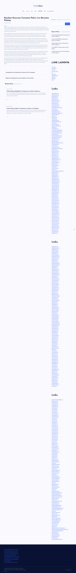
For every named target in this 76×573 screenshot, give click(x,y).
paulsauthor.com (55, 161)
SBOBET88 (40, 11)
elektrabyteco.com (55, 294)
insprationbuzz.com (55, 106)
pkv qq (13, 549)
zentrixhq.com (54, 345)
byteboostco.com (55, 293)
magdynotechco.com (55, 256)
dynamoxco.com (55, 355)
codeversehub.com (55, 319)
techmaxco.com (54, 454)
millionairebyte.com (55, 536)
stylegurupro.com (55, 460)
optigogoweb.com (55, 383)
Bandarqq (28, 11)
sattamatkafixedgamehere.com (57, 508)
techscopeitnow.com (55, 227)
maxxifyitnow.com (55, 338)
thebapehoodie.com (55, 144)
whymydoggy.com (55, 93)
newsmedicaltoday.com (56, 520)
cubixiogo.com (54, 367)
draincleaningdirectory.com (57, 135)
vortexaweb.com (55, 426)
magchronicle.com (55, 175)
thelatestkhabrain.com (56, 111)
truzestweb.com (55, 376)
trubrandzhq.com (55, 433)
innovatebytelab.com (56, 264)
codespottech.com (55, 172)
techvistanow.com (55, 281)
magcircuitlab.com (55, 290)
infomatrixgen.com (55, 210)
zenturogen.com (55, 356)
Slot (32, 11)
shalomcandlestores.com (56, 125)
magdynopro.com (55, 193)
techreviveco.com (55, 311)
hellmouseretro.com (55, 151)
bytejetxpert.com (55, 230)
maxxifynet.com (55, 412)
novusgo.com (54, 474)
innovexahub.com (55, 413)
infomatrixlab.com (55, 318)
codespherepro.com (55, 214)
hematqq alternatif (15, 556)
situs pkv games (55, 71)
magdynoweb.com (55, 308)
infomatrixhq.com (55, 283)
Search (54, 19)
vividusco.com (54, 419)
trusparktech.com (55, 432)
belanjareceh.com (55, 103)
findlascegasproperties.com (57, 492)
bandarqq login (55, 75)
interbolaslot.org (55, 96)
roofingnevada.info (55, 522)
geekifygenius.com (55, 484)
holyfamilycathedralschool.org (57, 530)
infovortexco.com (55, 301)
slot (5, 559)
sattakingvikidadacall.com (57, 505)
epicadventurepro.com (56, 470)
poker (53, 79)
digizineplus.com (55, 332)
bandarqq (54, 78)
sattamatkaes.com (55, 128)
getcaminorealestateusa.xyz (57, 539)
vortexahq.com (54, 420)
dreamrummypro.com (56, 100)
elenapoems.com (55, 149)
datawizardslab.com (55, 461)
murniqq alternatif (10, 553)
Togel (45, 11)
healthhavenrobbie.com (56, 494)
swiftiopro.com (54, 450)
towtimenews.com (55, 134)
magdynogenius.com (55, 180)
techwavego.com (55, 304)
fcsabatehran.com (55, 152)
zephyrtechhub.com (55, 374)
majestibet (16, 559)
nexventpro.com (55, 436)
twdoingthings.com (55, 158)
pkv (5, 552)
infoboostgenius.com (56, 203)
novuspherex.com (55, 429)
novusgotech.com (55, 352)
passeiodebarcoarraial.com (57, 107)
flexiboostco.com (55, 401)
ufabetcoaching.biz (55, 533)
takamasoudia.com (55, 156)
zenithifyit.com (54, 422)
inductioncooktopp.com (56, 519)
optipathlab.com (55, 405)
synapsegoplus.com (55, 325)
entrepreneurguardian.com (57, 509)
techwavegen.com (55, 204)
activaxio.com (54, 457)
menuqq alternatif (7, 549)
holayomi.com (54, 526)
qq (52, 72)
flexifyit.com (54, 349)
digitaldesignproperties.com (57, 113)
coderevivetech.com (55, 220)
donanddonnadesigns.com (57, 495)
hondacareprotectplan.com (57, 131)
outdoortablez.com (55, 168)
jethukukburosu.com (55, 138)
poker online (54, 68)
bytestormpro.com (55, 475)
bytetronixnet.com (55, 228)
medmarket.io (54, 166)
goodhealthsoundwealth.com (57, 148)
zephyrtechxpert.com (56, 300)
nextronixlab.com (55, 343)
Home (23, 11)
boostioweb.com (55, 402)
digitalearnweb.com (55, 94)
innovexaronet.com (55, 280)
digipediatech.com (55, 176)
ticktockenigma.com (55, 481)
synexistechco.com (55, 416)
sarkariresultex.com (55, 114)
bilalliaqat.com (54, 516)
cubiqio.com (54, 463)
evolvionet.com (54, 408)
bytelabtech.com (55, 253)
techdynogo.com (55, 173)
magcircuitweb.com (55, 186)
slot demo (53, 67)
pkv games (54, 74)
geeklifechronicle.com (56, 464)
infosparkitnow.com (55, 257)
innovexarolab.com (55, 211)
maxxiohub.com (55, 423)
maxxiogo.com (54, 350)
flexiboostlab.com (55, 447)
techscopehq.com (55, 331)
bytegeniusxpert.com (56, 263)
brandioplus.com (55, 359)
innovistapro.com (55, 446)
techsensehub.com (55, 252)
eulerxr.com (54, 482)
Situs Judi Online (50, 11)
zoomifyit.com (54, 386)
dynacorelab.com (55, 415)
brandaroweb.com (55, 384)
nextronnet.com (54, 353)
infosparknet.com (55, 336)
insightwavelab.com (55, 471)
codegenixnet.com (55, 216)
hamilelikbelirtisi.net (55, 451)
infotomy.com (54, 169)
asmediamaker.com (55, 120)
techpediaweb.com (55, 189)
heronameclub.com (55, 165)
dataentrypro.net (55, 99)
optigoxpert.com (55, 439)
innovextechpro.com (55, 185)
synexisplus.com (55, 409)
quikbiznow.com (55, 380)
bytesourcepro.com (55, 315)
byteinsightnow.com (55, 218)
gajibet (9, 560)
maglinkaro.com (55, 312)
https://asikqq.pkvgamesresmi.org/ (10, 562)
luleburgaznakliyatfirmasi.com (57, 142)
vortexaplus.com (55, 366)
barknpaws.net (54, 117)
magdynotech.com (55, 329)
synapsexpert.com (55, 377)
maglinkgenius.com (55, 288)
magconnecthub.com (55, 322)
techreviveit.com (55, 196)
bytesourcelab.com (55, 335)
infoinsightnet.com (55, 270)
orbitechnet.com (55, 370)
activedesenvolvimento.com (57, 501)
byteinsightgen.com (55, 207)
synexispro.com (54, 525)
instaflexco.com (54, 444)
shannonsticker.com (55, 104)
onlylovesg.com (54, 499)
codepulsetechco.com (56, 274)
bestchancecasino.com (56, 515)
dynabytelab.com (55, 406)
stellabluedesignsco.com (56, 159)
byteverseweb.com (55, 321)
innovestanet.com (55, 346)
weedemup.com (54, 513)
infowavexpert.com (55, 197)
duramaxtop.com (55, 155)
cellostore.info (54, 118)
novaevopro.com (55, 430)
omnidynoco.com (55, 373)
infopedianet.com (55, 326)
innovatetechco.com (55, 192)
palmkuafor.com (55, 97)
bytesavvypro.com (55, 206)
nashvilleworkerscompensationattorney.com (60, 529)
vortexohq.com (54, 468)
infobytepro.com (55, 266)
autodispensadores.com (56, 518)
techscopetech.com (55, 307)
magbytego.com (55, 267)
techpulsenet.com (55, 298)
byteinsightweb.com (55, 179)
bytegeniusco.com (55, 199)
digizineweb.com (55, 276)
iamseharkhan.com (55, 110)
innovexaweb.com (55, 357)
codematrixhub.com (55, 200)
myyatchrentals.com (55, 124)
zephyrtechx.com (55, 437)
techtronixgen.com (55, 183)
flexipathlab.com (55, 363)
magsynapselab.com (55, 182)
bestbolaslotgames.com (56, 506)
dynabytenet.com (55, 314)
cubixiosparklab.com (55, 284)
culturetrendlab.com (55, 478)
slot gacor (11, 552)
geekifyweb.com (55, 260)
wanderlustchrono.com (56, 477)
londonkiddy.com (55, 532)
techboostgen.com (55, 250)
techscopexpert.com (55, 187)
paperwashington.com (56, 512)
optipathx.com (54, 342)
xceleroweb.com (55, 381)
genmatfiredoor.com (55, 491)
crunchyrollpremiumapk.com (57, 130)
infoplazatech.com (55, 262)
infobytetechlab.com (55, 213)
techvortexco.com (55, 259)
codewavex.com (54, 291)
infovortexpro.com (55, 224)
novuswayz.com (54, 440)
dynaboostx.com (55, 443)
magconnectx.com (55, 523)
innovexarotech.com (55, 223)
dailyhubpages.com (55, 502)
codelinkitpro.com (55, 249)
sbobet (7, 552)
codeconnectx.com (55, 277)
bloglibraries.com (55, 141)
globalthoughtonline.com (56, 121)
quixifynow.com (54, 339)
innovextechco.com (55, 287)
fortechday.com (54, 537)
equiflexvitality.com (55, 498)
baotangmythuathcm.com (56, 137)
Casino (35, 11)
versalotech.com (55, 453)
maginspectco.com (55, 231)
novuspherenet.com (55, 369)
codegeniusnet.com (55, 269)
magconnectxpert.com (56, 295)
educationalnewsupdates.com (57, 399)
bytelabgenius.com (55, 190)
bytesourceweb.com (55, 217)
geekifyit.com (54, 127)
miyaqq (5, 560)
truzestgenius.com (55, 297)
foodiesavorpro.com (55, 467)
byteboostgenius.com (56, 324)
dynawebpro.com (55, 360)
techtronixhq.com (55, 246)
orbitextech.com (55, 485)
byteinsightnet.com (55, 273)
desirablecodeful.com (56, 162)
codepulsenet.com (55, 328)
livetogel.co (54, 489)
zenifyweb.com (54, 488)
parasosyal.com (54, 145)
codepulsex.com (55, 305)
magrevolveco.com (55, 221)
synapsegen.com (55, 362)
